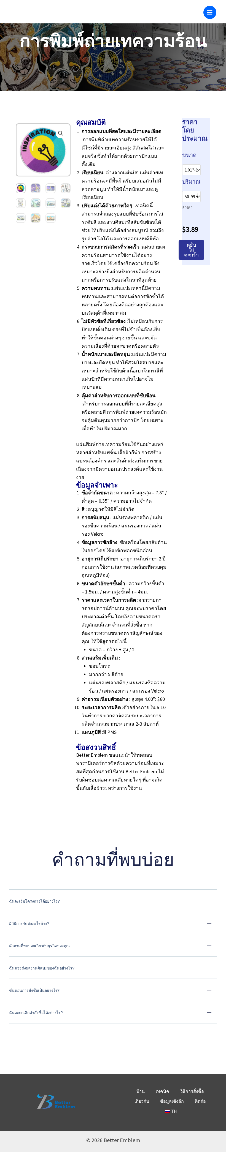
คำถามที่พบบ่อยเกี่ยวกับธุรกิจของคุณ (39, 946)
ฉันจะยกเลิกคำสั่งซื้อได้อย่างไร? (36, 1013)
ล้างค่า (187, 207)
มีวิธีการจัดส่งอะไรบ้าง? (29, 923)
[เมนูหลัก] (209, 12)
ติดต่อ (200, 1101)
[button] (61, 133)
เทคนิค (162, 1091)
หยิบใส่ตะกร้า (191, 250)
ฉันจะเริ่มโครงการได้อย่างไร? (34, 901)
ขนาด (189, 154)
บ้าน (140, 1091)
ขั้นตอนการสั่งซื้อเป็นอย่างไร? (34, 990)
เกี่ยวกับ (141, 1101)
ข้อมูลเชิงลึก (172, 1101)
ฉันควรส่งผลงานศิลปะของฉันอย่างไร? (41, 968)
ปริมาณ (191, 181)
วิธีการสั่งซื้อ (192, 1091)
